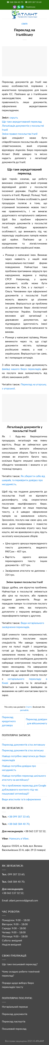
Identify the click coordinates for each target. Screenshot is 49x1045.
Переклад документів (14, 1014)
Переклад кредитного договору (9, 721)
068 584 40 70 (16, 882)
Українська (30, 7)
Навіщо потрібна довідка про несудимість (19, 768)
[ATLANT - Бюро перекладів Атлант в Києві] (24, 14)
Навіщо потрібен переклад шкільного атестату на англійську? (24, 778)
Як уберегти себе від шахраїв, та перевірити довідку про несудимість (23, 480)
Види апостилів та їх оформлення (21, 799)
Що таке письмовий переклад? (20, 964)
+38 (18, 816)
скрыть (14, 117)
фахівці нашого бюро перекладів (21, 369)
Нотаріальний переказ (15, 1007)
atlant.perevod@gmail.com (23, 900)
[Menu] (4, 14)
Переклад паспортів (13, 1021)
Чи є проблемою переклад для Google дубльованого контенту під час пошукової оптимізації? (24, 789)
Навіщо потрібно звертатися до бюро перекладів (24, 758)
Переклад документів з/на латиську (23, 750)
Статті (24, 24)
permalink (24, 710)
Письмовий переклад (14, 1029)
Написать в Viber (18, 838)
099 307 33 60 (16, 874)
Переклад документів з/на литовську (23, 744)
